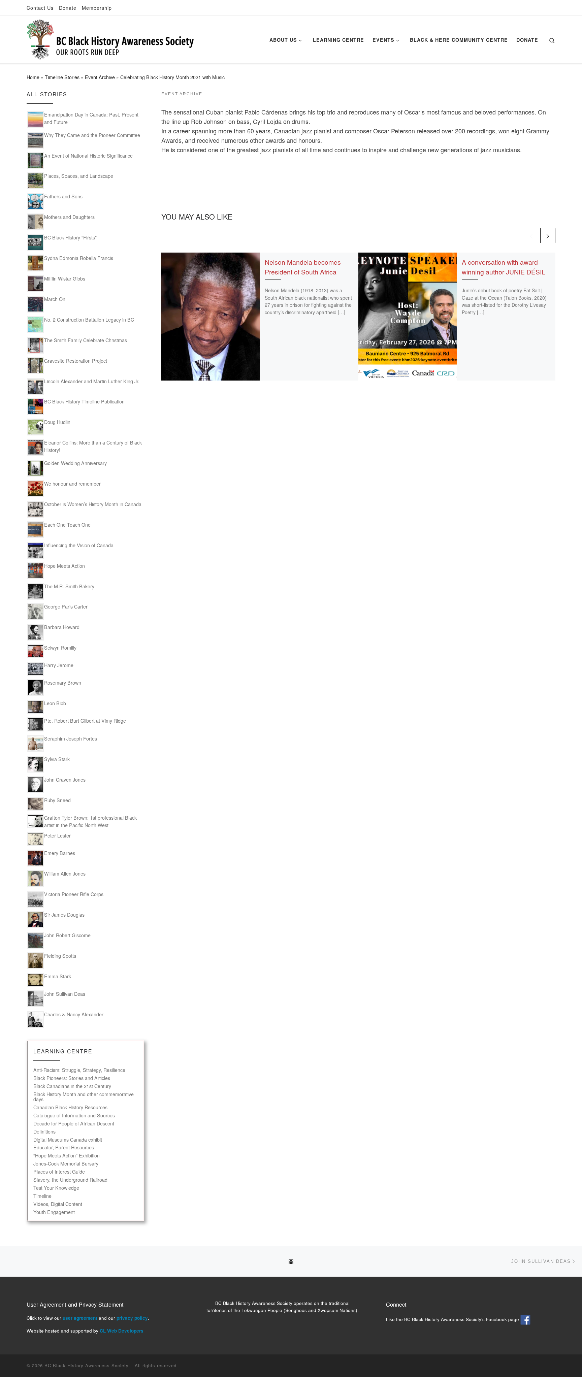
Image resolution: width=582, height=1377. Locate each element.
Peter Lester (57, 835)
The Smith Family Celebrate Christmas (85, 340)
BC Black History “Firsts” (70, 237)
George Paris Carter (66, 606)
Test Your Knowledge (56, 1187)
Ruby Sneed (57, 800)
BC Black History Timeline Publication (84, 401)
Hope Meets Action (64, 565)
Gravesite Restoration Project (75, 360)
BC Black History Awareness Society (86, 1365)
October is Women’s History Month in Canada (92, 504)
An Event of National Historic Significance (88, 155)
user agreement (80, 1318)
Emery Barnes (59, 853)
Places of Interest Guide (59, 1171)
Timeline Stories (62, 77)
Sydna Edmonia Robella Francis (78, 258)
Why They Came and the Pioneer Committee (92, 135)
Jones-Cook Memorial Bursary (65, 1163)
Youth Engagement (54, 1212)
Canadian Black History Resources (70, 1107)
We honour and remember (72, 483)
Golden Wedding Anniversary (75, 463)
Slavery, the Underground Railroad (70, 1179)
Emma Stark (57, 976)
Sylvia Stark (57, 759)
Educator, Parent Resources (63, 1147)
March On (54, 299)
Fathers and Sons (63, 196)
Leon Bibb (55, 703)
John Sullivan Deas (64, 993)
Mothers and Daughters (69, 217)
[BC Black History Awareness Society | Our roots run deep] (110, 37)
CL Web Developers (121, 1330)
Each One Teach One (67, 524)
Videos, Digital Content (57, 1204)
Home (33, 77)
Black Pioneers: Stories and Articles (71, 1078)
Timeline (42, 1196)
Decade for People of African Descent (73, 1123)
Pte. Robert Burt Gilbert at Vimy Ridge (85, 720)
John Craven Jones (65, 779)
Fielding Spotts (60, 955)
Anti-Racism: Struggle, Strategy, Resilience (79, 1070)
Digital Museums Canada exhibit (67, 1139)
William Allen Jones (65, 873)
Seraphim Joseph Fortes (70, 738)
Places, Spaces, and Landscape (78, 175)
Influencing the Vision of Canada (79, 545)
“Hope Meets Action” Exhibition (66, 1155)
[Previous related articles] (531, 235)
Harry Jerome (58, 665)
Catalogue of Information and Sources (74, 1115)
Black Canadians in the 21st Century (72, 1086)
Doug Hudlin (57, 422)
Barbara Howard (61, 627)
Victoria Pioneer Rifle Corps (73, 894)
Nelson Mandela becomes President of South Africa (303, 266)
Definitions (44, 1131)
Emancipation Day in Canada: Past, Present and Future (91, 118)
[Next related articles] (547, 235)
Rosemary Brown (62, 682)
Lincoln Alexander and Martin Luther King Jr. (91, 381)
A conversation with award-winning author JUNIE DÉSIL (503, 266)
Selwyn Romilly (60, 647)
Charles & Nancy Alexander (73, 1014)
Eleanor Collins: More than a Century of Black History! (93, 446)
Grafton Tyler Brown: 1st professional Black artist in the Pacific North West (90, 821)
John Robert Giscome (67, 935)
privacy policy (132, 1318)
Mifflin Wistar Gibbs (64, 278)
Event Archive (100, 77)
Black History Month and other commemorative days (83, 1097)
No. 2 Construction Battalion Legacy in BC (89, 319)
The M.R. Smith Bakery (69, 586)
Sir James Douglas (64, 914)
